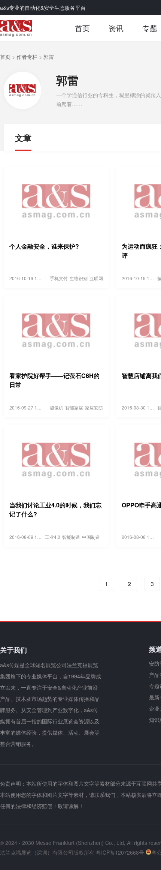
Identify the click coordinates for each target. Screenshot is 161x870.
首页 (82, 27)
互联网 (96, 278)
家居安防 (94, 407)
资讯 (116, 27)
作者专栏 (26, 56)
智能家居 (74, 407)
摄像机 (56, 407)
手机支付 (59, 278)
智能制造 (71, 537)
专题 (149, 27)
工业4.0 (52, 537)
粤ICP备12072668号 (120, 852)
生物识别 (79, 278)
